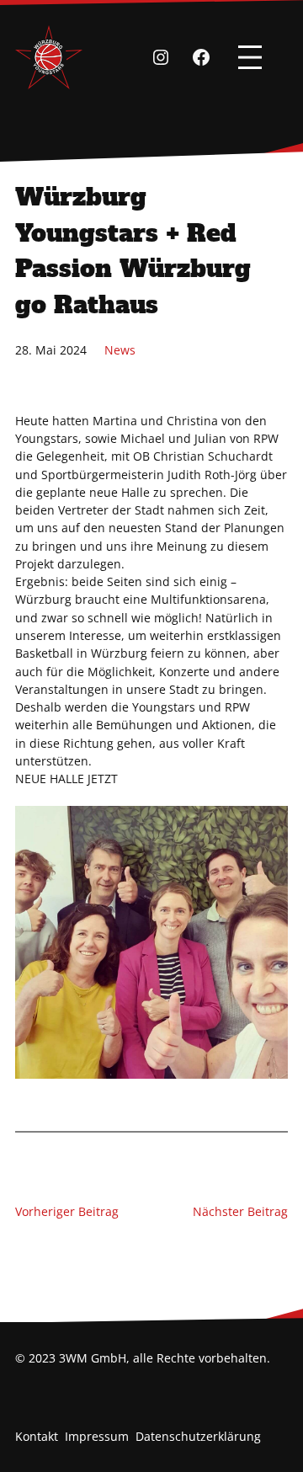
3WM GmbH (92, 1358)
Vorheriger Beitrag (67, 1211)
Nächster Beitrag (240, 1211)
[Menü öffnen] (250, 57)
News (120, 350)
